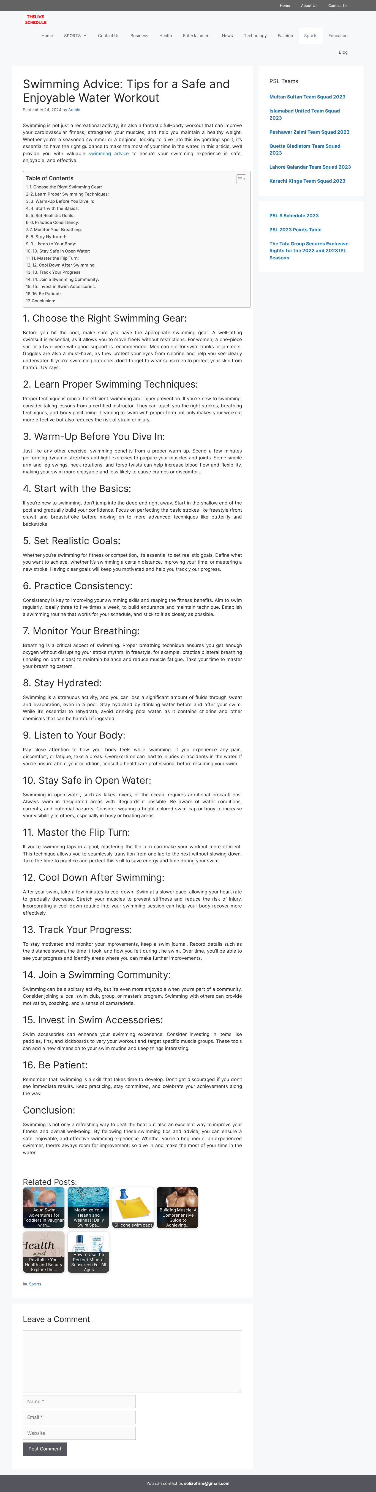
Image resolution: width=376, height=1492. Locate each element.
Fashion (285, 35)
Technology (255, 35)
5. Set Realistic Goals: (52, 215)
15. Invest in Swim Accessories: (64, 286)
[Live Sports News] (37, 19)
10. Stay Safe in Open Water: (61, 251)
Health (165, 35)
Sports (310, 35)
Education (338, 35)
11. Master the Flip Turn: (55, 258)
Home (285, 5)
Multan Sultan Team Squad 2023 (307, 97)
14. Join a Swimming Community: (65, 279)
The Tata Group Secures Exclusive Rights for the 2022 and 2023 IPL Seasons (308, 250)
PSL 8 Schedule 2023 (294, 215)
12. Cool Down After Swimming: (64, 265)
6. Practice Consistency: (54, 222)
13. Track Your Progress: (56, 272)
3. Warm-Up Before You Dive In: (62, 201)
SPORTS (72, 35)
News (227, 35)
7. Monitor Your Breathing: (56, 229)
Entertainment (197, 35)
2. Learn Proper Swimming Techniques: (69, 194)
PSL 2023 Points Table (295, 229)
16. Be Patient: (46, 293)
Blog (343, 52)
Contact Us (338, 5)
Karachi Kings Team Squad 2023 (307, 181)
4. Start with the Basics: (55, 208)
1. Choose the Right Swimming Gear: (65, 187)
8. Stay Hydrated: (48, 236)
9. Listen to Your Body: (53, 243)
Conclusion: (43, 300)
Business (139, 35)
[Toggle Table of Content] (238, 178)
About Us (309, 5)
